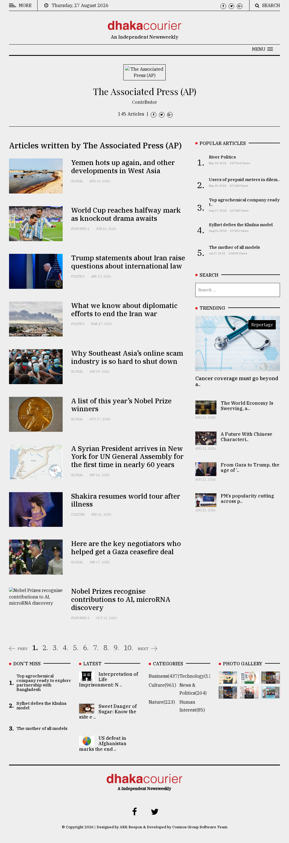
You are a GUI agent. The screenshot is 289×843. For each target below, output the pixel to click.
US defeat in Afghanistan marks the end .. (102, 743)
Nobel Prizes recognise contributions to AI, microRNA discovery (120, 599)
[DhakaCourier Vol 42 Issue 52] (270, 694)
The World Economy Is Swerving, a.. (247, 405)
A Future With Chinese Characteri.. (246, 436)
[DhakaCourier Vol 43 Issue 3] (270, 680)
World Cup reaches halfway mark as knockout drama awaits (126, 214)
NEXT (143, 648)
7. (96, 647)
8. (106, 647)
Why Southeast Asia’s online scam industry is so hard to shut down (127, 357)
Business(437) (164, 676)
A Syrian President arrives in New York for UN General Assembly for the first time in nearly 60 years (127, 456)
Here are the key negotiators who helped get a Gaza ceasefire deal (126, 547)
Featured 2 (80, 229)
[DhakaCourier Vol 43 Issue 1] (249, 694)
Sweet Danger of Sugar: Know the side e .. (108, 711)
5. (75, 647)
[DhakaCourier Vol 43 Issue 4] (249, 680)
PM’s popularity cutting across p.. (247, 498)
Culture (78, 514)
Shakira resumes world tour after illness (125, 500)
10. (128, 647)
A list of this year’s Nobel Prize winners (121, 404)
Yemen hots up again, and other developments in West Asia (123, 166)
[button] (262, 49)
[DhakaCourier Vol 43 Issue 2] (228, 694)
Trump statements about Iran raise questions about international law (128, 261)
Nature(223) (162, 702)
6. (86, 647)
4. (65, 647)
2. (45, 647)
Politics (78, 276)
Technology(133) (197, 676)
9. (116, 647)
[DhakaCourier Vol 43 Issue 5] (228, 680)
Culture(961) (162, 685)
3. (55, 647)
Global (77, 181)
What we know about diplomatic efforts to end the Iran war (124, 309)
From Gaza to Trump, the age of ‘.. (250, 467)
